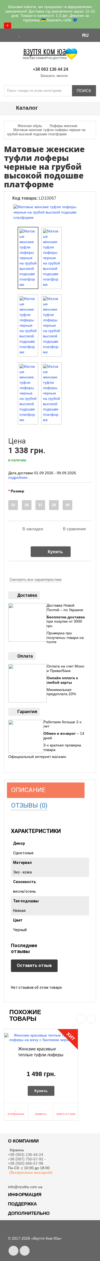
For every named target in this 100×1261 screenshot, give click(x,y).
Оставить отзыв (34, 965)
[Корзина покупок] (33, 35)
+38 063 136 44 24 (50, 69)
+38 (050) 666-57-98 (25, 1163)
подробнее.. (19, 477)
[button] (87, 35)
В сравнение (74, 529)
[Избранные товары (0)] (19, 35)
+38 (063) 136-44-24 (25, 1154)
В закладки (32, 529)
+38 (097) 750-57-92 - (27, 1159)
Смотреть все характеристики (36, 579)
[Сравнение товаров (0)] (26, 35)
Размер (17, 491)
